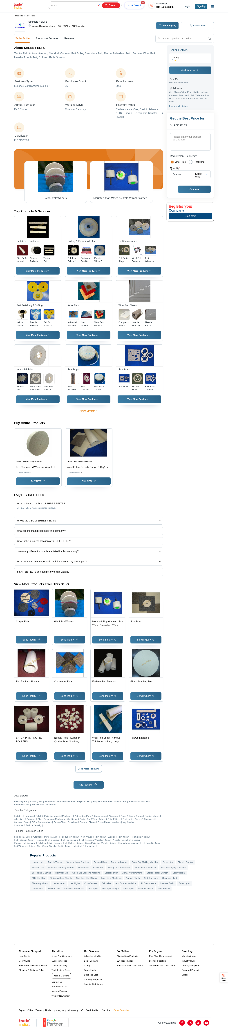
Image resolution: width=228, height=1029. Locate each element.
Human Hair (38, 862)
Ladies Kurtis (59, 883)
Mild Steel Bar (39, 878)
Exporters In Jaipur (178, 106)
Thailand (49, 1010)
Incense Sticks (167, 883)
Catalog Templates (93, 979)
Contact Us (56, 982)
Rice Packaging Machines (173, 867)
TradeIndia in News (60, 970)
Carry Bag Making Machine (145, 862)
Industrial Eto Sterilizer (145, 867)
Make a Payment (59, 991)
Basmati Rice (100, 862)
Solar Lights (184, 883)
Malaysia (60, 1010)
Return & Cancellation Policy (33, 965)
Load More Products (88, 768)
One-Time (180, 162)
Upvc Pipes (128, 888)
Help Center (25, 956)
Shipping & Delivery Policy (31, 970)
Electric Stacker (185, 862)
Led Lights (75, 883)
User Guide (24, 961)
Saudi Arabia (92, 1010)
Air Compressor (148, 883)
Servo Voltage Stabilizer (77, 862)
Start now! (190, 216)
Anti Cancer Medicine (125, 883)
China (30, 1010)
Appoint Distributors (93, 984)
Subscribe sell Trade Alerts (162, 965)
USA (103, 1010)
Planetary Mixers (40, 883)
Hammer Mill (61, 873)
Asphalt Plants (133, 878)
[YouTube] (206, 1023)
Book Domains (91, 961)
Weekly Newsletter (60, 996)
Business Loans (92, 975)
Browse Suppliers (157, 961)
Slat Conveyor (151, 878)
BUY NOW (36, 481)
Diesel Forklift (111, 873)
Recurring (199, 162)
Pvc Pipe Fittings (110, 888)
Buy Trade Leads (125, 961)
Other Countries (121, 1010)
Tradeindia (18, 16)
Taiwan (39, 1010)
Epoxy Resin (178, 873)
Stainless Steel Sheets (61, 878)
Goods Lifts (37, 888)
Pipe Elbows (164, 888)
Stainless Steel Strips (86, 878)
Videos (185, 975)
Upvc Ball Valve (145, 888)
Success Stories (59, 961)
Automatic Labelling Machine (86, 873)
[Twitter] (198, 1023)
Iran (109, 1010)
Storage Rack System (157, 873)
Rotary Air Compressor (119, 867)
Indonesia (71, 1010)
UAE (81, 1010)
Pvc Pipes (93, 888)
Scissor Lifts (38, 867)
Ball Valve (106, 883)
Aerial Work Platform (132, 873)
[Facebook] (182, 1023)
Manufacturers (189, 956)
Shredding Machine (41, 873)
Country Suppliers (190, 965)
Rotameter (83, 867)
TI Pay (87, 965)
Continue (194, 189)
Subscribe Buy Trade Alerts (130, 965)
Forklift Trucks (55, 862)
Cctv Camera (90, 883)
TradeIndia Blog (59, 965)
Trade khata (90, 970)
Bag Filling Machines (111, 878)
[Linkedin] (190, 1023)
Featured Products (191, 970)
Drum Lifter (168, 862)
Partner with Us (59, 986)
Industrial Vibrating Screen (61, 867)
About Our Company (61, 956)
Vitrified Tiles (53, 888)
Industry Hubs (188, 961)
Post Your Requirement (160, 956)
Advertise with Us (92, 956)
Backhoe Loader (119, 862)
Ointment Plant (169, 878)
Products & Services (47, 38)
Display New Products (127, 956)
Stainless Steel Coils (74, 888)
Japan (22, 1010)
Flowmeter (98, 867)
